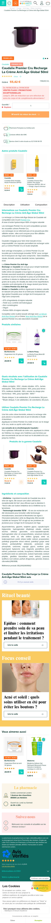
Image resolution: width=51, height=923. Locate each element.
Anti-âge (26, 8)
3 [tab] (47, 58)
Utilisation (25, 204)
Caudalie (5, 64)
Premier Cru (25, 220)
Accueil (12, 8)
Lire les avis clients (8, 866)
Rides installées (36, 8)
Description (9, 204)
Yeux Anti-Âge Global (34, 316)
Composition (41, 204)
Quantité (5, 105)
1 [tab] (43, 58)
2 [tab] (45, 58)
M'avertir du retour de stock (24, 114)
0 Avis (16, 76)
